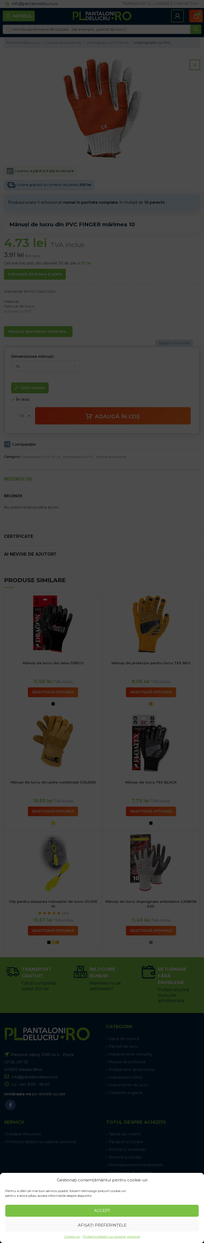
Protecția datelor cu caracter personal (111, 1236)
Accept (102, 1210)
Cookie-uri (72, 1236)
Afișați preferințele (102, 1225)
